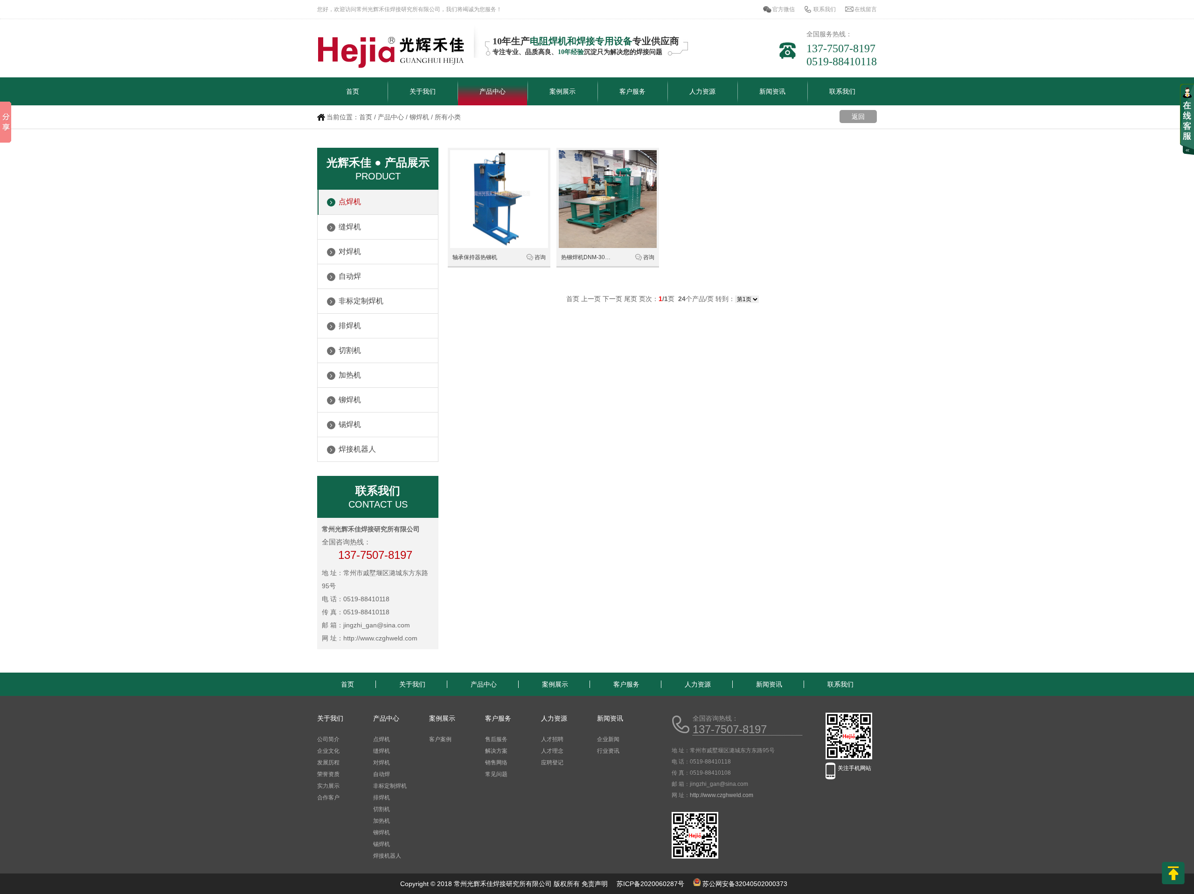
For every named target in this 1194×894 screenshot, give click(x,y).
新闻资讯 (772, 91)
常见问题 (496, 774)
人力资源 (702, 91)
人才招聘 (552, 739)
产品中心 (492, 91)
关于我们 (423, 91)
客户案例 (440, 739)
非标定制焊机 (361, 301)
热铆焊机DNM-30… (586, 257)
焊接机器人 (357, 449)
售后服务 (496, 739)
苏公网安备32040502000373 (744, 883)
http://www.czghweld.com (721, 795)
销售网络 (496, 762)
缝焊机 (350, 227)
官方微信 (783, 9)
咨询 (540, 257)
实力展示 (328, 786)
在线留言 (865, 9)
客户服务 (632, 91)
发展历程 (328, 762)
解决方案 (496, 751)
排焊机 (350, 326)
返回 (858, 116)
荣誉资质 (328, 774)
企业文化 (328, 751)
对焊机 (350, 251)
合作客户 (328, 797)
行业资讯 (608, 751)
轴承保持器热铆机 (474, 257)
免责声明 (595, 883)
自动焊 (350, 276)
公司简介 (328, 739)
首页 (352, 91)
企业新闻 (608, 739)
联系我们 (824, 9)
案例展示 (562, 91)
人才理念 (552, 751)
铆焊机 (419, 117)
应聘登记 (552, 762)
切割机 (350, 350)
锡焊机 (350, 424)
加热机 (350, 375)
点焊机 (350, 202)
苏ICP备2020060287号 (650, 883)
